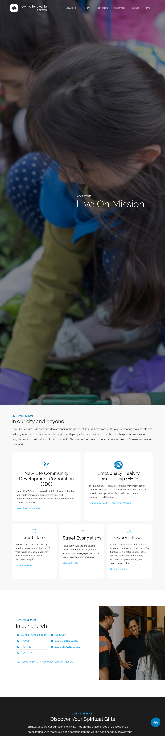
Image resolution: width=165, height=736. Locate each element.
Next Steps (102, 8)
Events (135, 8)
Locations (70, 8)
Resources (120, 8)
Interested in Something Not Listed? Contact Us (44, 661)
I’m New (86, 8)
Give (147, 8)
